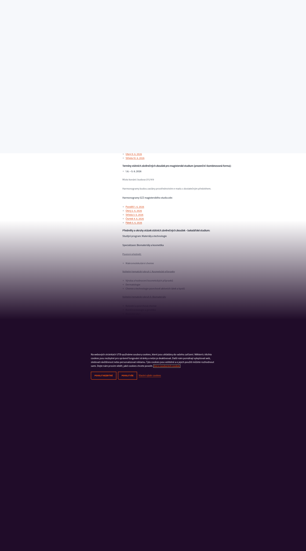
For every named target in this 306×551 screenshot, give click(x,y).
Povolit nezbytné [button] (104, 375)
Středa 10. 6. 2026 (135, 158)
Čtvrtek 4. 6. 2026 (135, 218)
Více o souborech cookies (166, 366)
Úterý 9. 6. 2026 (134, 154)
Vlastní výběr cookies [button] (150, 375)
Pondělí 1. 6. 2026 (135, 206)
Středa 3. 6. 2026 (134, 214)
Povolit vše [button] (127, 375)
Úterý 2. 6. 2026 (134, 210)
